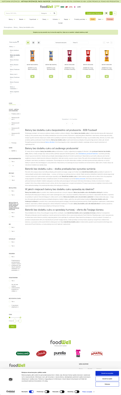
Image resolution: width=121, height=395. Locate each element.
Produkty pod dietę (79, 19)
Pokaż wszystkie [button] (13, 42)
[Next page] (111, 42)
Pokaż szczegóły (87, 391)
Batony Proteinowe (14, 70)
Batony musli (14, 74)
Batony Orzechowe (14, 78)
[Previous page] (104, 42)
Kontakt (60, 23)
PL (111, 13)
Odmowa (107, 384)
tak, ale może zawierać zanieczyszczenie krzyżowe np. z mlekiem (16, 288)
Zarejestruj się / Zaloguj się (94, 13)
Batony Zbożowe (14, 65)
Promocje (110, 19)
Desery (44, 19)
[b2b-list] (38, 42)
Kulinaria (55, 19)
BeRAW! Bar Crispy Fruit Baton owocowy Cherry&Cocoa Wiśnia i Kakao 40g (69, 68)
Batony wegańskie (14, 92)
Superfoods (33, 19)
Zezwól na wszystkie (107, 373)
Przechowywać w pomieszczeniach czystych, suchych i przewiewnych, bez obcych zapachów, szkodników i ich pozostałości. (16, 265)
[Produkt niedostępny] (32, 76)
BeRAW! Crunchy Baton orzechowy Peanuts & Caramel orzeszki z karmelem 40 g (32, 68)
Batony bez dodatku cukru (15, 55)
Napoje (66, 19)
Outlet (92, 19)
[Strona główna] (17, 365)
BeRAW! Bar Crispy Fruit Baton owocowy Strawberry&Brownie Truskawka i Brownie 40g (88, 68)
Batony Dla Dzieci (14, 60)
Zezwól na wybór (107, 378)
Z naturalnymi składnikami (15, 306)
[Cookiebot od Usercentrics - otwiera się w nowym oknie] (10, 392)
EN (114, 13)
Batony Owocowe (14, 82)
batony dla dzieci (50, 142)
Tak (13, 161)
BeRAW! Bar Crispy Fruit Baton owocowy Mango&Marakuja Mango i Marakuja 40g (107, 68)
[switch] (47, 391)
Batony (11, 19)
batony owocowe (80, 178)
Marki (99, 19)
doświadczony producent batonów (88, 153)
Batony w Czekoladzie (14, 87)
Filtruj (12, 326)
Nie (13, 180)
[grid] (28, 42)
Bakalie (21, 19)
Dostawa (99, 369)
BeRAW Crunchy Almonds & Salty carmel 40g (51, 68)
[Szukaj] (54, 13)
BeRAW (14, 151)
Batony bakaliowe (14, 51)
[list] (33, 42)
